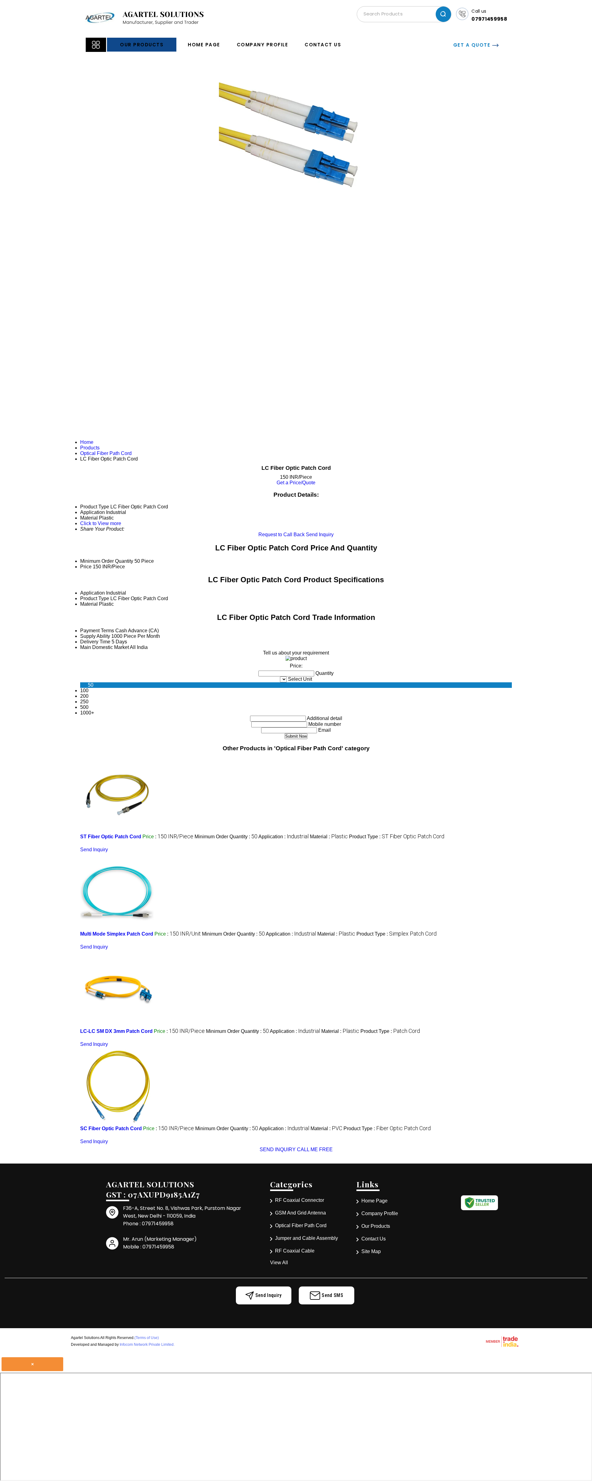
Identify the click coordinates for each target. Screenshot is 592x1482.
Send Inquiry (320, 534)
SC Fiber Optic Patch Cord (111, 1128)
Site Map (371, 1251)
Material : (329, 836)
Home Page (204, 44)
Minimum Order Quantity (106, 561)
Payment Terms (97, 630)
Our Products (141, 44)
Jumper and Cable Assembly (306, 1238)
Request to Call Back (281, 534)
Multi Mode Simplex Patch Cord (116, 934)
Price (86, 566)
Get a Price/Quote (296, 482)
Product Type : (396, 836)
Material (89, 604)
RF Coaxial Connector (299, 1200)
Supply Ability (95, 636)
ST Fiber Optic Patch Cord (110, 836)
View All (279, 1262)
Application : (283, 836)
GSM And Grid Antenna (300, 1212)
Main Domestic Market (104, 647)
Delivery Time (95, 641)
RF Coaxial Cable (294, 1250)
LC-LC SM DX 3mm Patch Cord (116, 1031)
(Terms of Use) (146, 1338)
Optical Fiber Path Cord (301, 1225)
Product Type (94, 598)
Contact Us (323, 44)
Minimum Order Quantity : (226, 836)
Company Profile (262, 44)
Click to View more (100, 523)
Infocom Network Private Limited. (147, 1344)
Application (92, 593)
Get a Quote (472, 45)
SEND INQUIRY (278, 1149)
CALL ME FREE (315, 1149)
